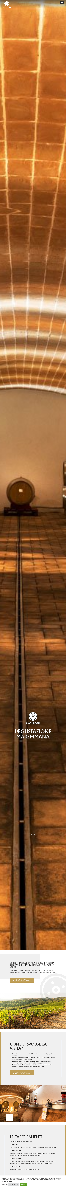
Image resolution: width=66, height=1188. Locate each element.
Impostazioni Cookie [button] (13, 1184)
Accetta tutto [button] (23, 1184)
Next (9, 1117)
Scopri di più (5, 1184)
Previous (3, 1117)
